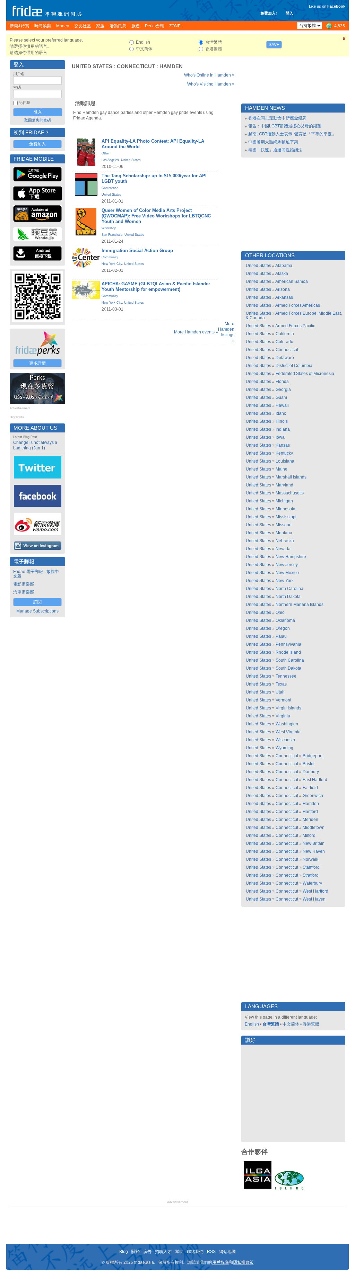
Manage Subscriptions (37, 611)
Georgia (283, 389)
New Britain (313, 843)
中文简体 (291, 1024)
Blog (123, 1251)
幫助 (179, 1251)
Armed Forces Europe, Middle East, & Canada (294, 315)
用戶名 (19, 74)
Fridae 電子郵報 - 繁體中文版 (36, 574)
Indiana (283, 429)
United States (92, 66)
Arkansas (284, 297)
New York (285, 580)
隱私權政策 (243, 1262)
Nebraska (285, 540)
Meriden (310, 819)
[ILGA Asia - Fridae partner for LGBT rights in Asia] (257, 1189)
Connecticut (136, 66)
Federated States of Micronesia (305, 373)
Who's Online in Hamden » (209, 75)
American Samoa (291, 281)
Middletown (313, 827)
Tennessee (286, 676)
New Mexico (287, 572)
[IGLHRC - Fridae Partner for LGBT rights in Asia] (289, 1189)
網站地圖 (227, 1251)
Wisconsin (285, 739)
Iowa (280, 437)
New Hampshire (291, 556)
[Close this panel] (344, 39)
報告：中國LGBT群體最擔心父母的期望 (284, 126)
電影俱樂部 (23, 584)
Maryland (284, 485)
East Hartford (315, 779)
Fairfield (310, 787)
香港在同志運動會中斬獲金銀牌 (277, 118)
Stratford (311, 875)
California (285, 333)
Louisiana (285, 461)
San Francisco (112, 234)
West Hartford (315, 891)
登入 (289, 13)
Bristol (308, 763)
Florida (282, 381)
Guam (281, 397)
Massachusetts (290, 493)
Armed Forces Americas (297, 305)
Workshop (109, 228)
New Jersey (287, 564)
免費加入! (268, 13)
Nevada (283, 548)
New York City (112, 264)
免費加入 (37, 144)
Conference (110, 188)
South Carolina (290, 660)
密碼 (17, 87)
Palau (281, 636)
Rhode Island (288, 652)
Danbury (311, 771)
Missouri (284, 524)
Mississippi (286, 517)
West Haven (314, 899)
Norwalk (310, 859)
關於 (135, 1251)
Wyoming (284, 747)
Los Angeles (110, 160)
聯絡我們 (195, 1251)
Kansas (283, 445)
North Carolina (289, 588)
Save (274, 44)
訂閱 (37, 602)
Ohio (280, 612)
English (252, 1024)
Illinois (282, 421)
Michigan (284, 501)
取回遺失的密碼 (37, 120)
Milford (309, 835)
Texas (281, 684)
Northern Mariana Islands (299, 604)
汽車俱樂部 (23, 592)
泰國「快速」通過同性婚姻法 (275, 149)
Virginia (283, 716)
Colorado (284, 341)
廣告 (147, 1251)
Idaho (281, 413)
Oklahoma (285, 620)
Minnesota (285, 509)
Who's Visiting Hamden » (210, 84)
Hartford (310, 811)
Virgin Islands (288, 708)
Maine (281, 469)
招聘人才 (163, 1251)
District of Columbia (294, 365)
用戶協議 (220, 1262)
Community (110, 257)
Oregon (283, 628)
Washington (287, 724)
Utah (280, 692)
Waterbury (312, 883)
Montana (284, 532)
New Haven (314, 851)
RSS (211, 1251)
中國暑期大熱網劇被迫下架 (273, 142)
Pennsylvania (288, 644)
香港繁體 (311, 1024)
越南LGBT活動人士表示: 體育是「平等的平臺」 (292, 134)
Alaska (281, 273)
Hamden (171, 66)
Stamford (311, 867)
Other (106, 153)
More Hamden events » (196, 332)
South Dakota (288, 668)
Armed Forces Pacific (295, 325)
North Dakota (288, 596)
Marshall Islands (291, 477)
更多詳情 (37, 363)
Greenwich (313, 795)
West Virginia (288, 732)
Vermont (283, 700)
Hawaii (282, 405)
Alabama (283, 265)
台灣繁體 (270, 1024)
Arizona (282, 289)
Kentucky (284, 453)
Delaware (285, 357)
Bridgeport (312, 755)
